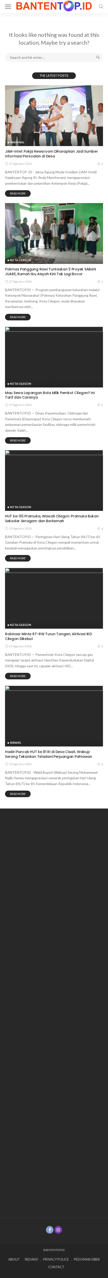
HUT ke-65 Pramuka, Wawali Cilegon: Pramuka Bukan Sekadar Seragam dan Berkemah (52, 518)
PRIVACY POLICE (56, 1259)
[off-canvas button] (8, 7)
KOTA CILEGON (20, 260)
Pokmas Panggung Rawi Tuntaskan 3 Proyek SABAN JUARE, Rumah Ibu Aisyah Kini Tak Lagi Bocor (50, 271)
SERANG (15, 742)
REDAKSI (31, 1259)
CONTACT (56, 1267)
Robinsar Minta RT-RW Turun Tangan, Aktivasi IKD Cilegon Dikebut (48, 636)
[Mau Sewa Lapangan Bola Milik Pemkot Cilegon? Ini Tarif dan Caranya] (54, 357)
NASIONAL (17, 142)
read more (18, 193)
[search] (100, 6)
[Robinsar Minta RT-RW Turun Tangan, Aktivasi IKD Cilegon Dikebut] (54, 598)
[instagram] (58, 1230)
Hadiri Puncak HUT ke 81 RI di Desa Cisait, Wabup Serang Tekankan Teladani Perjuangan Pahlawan (48, 754)
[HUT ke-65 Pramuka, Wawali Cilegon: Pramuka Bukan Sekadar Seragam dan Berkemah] (54, 480)
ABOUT (14, 1259)
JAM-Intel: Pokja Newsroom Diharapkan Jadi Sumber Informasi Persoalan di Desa (51, 154)
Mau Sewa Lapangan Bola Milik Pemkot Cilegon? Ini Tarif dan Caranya (50, 395)
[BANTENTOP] (54, 5)
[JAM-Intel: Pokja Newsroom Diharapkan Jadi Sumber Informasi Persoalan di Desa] (54, 115)
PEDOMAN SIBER (87, 1259)
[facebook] (49, 1230)
